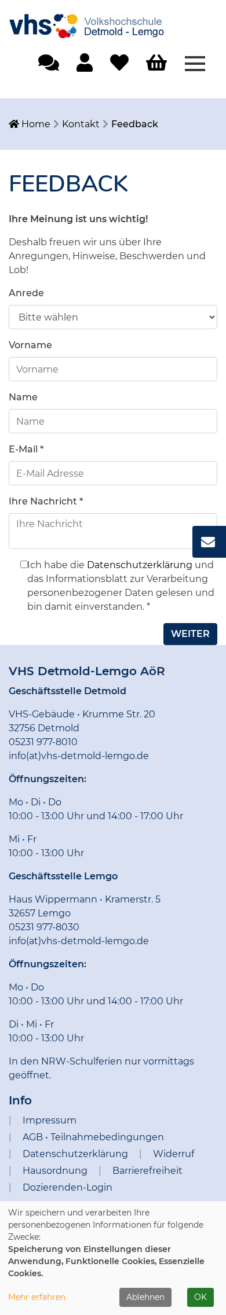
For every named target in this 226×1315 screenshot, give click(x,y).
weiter (190, 633)
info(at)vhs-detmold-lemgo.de (79, 755)
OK (200, 1297)
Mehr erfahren (36, 1297)
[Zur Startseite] (96, 21)
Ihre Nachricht (46, 501)
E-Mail (26, 449)
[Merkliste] (119, 66)
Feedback (134, 124)
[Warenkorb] (156, 63)
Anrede (26, 293)
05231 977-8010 (43, 741)
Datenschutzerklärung (139, 564)
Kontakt (81, 124)
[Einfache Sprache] (48, 66)
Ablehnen (145, 1297)
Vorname (30, 345)
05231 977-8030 (44, 927)
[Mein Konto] (84, 66)
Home (34, 124)
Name (23, 397)
